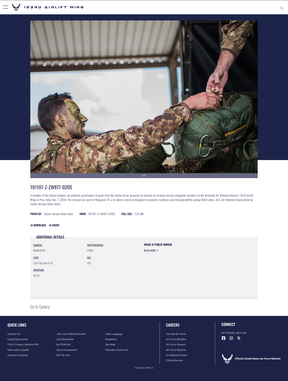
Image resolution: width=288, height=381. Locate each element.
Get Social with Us (233, 333)
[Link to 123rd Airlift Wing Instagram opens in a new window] (231, 338)
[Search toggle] (282, 7)
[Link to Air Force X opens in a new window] (239, 338)
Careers (172, 325)
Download (39, 225)
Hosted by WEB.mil (144, 368)
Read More (150, 250)
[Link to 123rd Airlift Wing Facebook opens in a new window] (223, 338)
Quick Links (17, 325)
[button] (5, 7)
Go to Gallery (40, 306)
